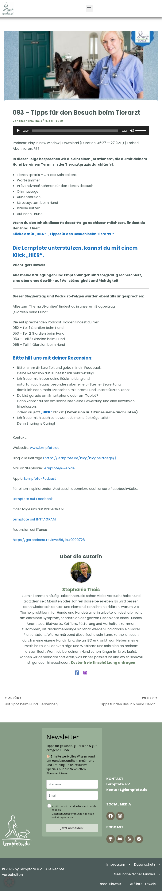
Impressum (115, 864)
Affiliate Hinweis (143, 883)
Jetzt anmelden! (72, 828)
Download (70, 142)
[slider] (141, 130)
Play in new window (43, 142)
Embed (133, 142)
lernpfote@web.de (59, 468)
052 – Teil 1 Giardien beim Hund (38, 327)
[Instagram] (85, 672)
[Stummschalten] (132, 130)
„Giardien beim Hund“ (30, 312)
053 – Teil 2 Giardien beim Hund (38, 333)
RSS (36, 148)
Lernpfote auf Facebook (33, 498)
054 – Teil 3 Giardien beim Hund (39, 339)
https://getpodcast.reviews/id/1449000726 (49, 539)
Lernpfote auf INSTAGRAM (35, 519)
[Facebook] (77, 672)
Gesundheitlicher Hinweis (134, 874)
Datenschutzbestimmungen (67, 813)
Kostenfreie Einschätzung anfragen (103, 662)
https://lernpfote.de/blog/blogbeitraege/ (80, 458)
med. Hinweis (110, 883)
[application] (81, 130)
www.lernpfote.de (44, 447)
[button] (89, 8)
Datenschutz (144, 864)
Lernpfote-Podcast (40, 478)
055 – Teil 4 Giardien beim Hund (39, 344)
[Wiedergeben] (18, 130)
